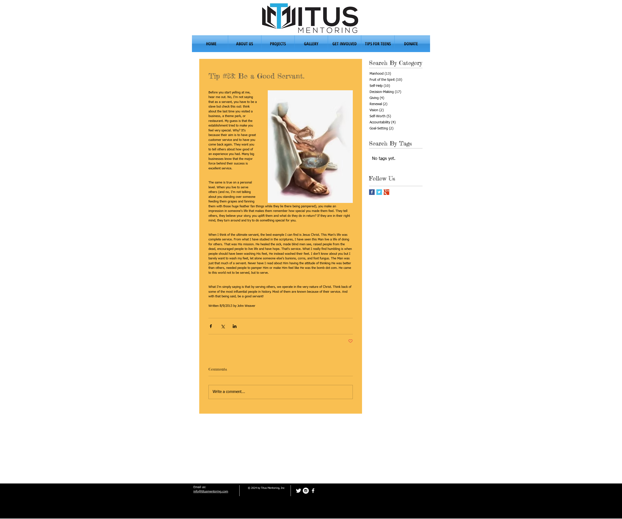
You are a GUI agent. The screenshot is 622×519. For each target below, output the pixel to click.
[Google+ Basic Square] (386, 192)
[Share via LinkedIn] (234, 326)
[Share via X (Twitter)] (222, 326)
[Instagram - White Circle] (306, 491)
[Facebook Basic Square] (372, 192)
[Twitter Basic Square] (379, 192)
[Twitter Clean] (298, 491)
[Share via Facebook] (210, 326)
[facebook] (313, 491)
